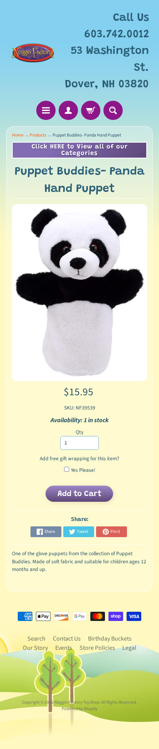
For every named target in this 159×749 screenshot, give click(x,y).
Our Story (35, 648)
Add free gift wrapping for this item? (79, 458)
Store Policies (97, 648)
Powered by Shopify (79, 709)
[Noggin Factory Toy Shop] (33, 51)
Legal (129, 648)
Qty (79, 432)
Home (18, 135)
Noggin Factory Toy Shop (76, 702)
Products (38, 135)
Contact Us (67, 638)
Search (36, 638)
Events (63, 648)
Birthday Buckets (110, 638)
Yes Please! (83, 470)
